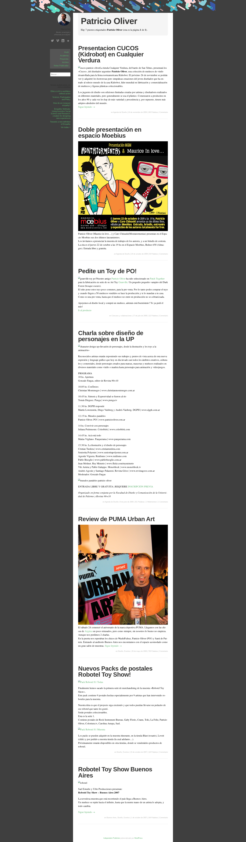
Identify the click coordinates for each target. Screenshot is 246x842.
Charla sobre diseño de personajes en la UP (110, 336)
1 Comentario (163, 502)
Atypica (88, 631)
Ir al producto (84, 310)
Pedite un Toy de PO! (107, 271)
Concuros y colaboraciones (122, 316)
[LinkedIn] (63, 40)
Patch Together (157, 278)
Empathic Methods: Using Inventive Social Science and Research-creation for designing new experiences (60, 113)
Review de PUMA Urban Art (116, 519)
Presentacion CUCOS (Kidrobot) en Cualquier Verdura (111, 54)
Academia (64, 55)
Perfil (66, 52)
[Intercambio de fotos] (90, 682)
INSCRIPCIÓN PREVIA (140, 486)
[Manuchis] (64, 26)
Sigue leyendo (86, 106)
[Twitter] (52, 40)
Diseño (120, 651)
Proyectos (64, 59)
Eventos (127, 651)
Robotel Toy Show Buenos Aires (115, 772)
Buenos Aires (111, 818)
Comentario (163, 112)
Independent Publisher (111, 838)
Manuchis (65, 29)
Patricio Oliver (118, 278)
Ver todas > (65, 127)
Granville (123, 282)
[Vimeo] (57, 40)
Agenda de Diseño (120, 112)
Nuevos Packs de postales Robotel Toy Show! (115, 671)
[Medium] (68, 40)
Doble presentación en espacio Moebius (109, 132)
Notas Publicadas (61, 65)
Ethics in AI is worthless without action (60, 92)
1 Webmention (151, 502)
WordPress (138, 838)
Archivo (65, 62)
